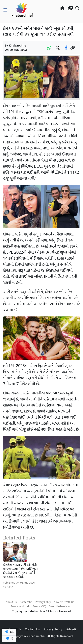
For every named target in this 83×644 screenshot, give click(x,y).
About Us (11, 602)
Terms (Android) (19, 606)
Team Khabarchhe (59, 606)
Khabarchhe (17, 46)
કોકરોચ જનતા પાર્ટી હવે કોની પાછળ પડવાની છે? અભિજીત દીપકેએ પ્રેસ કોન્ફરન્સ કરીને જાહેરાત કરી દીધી (20, 571)
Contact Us (26, 602)
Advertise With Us (64, 602)
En (11, 632)
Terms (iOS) (39, 606)
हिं (11, 639)
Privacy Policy (43, 602)
